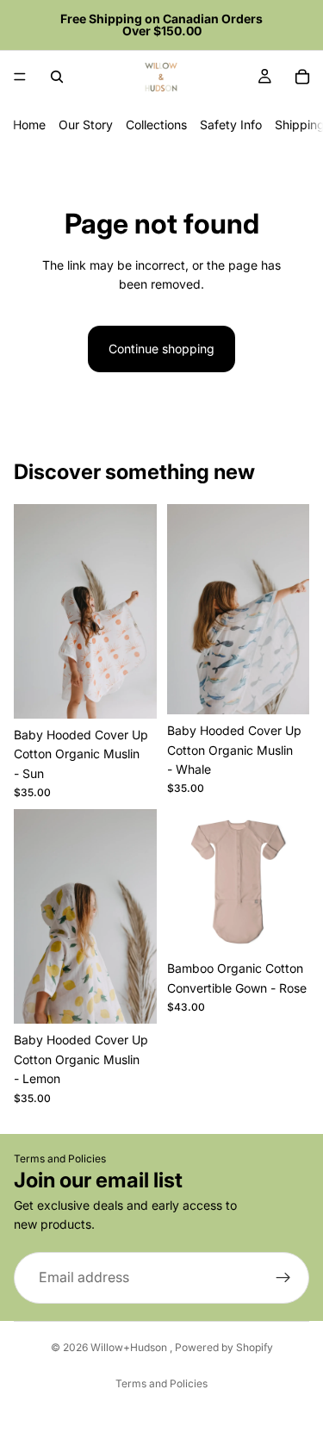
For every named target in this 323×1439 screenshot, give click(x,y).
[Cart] (302, 77)
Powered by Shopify (224, 1347)
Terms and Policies (60, 1158)
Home (29, 124)
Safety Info (231, 124)
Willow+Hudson (130, 1347)
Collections (156, 124)
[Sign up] (283, 1277)
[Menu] (20, 77)
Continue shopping (161, 348)
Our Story (86, 124)
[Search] (57, 77)
